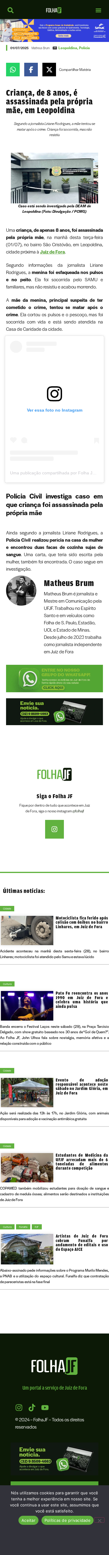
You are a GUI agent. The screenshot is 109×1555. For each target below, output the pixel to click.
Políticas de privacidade (68, 1520)
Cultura (7, 984)
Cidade (7, 908)
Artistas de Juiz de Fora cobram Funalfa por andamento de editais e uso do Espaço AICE (82, 1242)
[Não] (99, 1520)
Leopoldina (67, 47)
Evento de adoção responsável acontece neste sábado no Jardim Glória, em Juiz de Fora (82, 1086)
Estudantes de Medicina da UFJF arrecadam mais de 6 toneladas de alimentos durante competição (82, 1161)
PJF (37, 1227)
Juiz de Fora (52, 251)
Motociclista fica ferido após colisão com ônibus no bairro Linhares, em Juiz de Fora (82, 922)
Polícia (84, 47)
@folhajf (78, 811)
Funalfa (23, 1227)
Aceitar (28, 1520)
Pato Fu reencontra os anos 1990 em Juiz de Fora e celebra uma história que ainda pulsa (82, 999)
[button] (98, 10)
